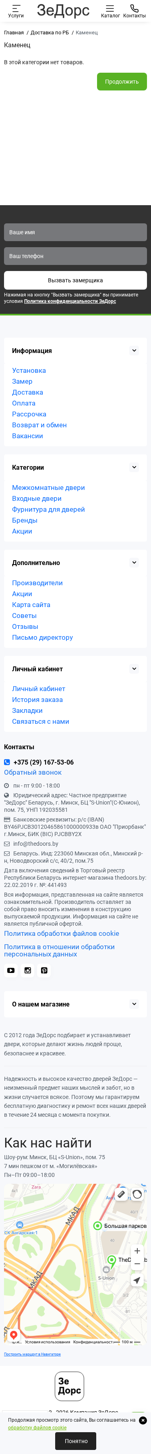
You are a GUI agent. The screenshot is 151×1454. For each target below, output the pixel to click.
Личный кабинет (38, 689)
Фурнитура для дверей (48, 509)
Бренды (24, 520)
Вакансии (27, 436)
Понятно (76, 1441)
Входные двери (37, 498)
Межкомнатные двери (48, 487)
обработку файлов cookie (37, 1428)
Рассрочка (29, 414)
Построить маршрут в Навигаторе (32, 1354)
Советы (24, 615)
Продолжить (122, 81)
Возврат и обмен (39, 425)
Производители (37, 583)
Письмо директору (42, 637)
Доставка (27, 392)
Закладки (27, 710)
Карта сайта (31, 605)
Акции (22, 531)
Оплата (23, 403)
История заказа (37, 699)
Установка (29, 370)
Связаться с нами (40, 721)
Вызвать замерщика (75, 280)
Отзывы (25, 626)
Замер (22, 381)
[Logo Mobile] (63, 10)
